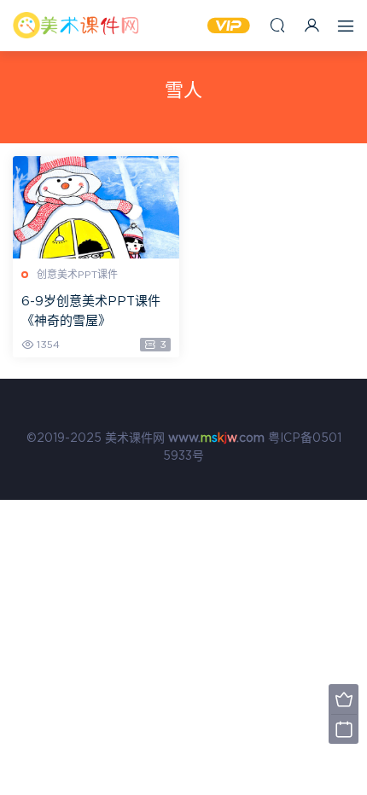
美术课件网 (77, 25)
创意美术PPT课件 (77, 275)
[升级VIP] (343, 699)
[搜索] (277, 25)
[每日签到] (343, 729)
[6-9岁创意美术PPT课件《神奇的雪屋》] (96, 207)
